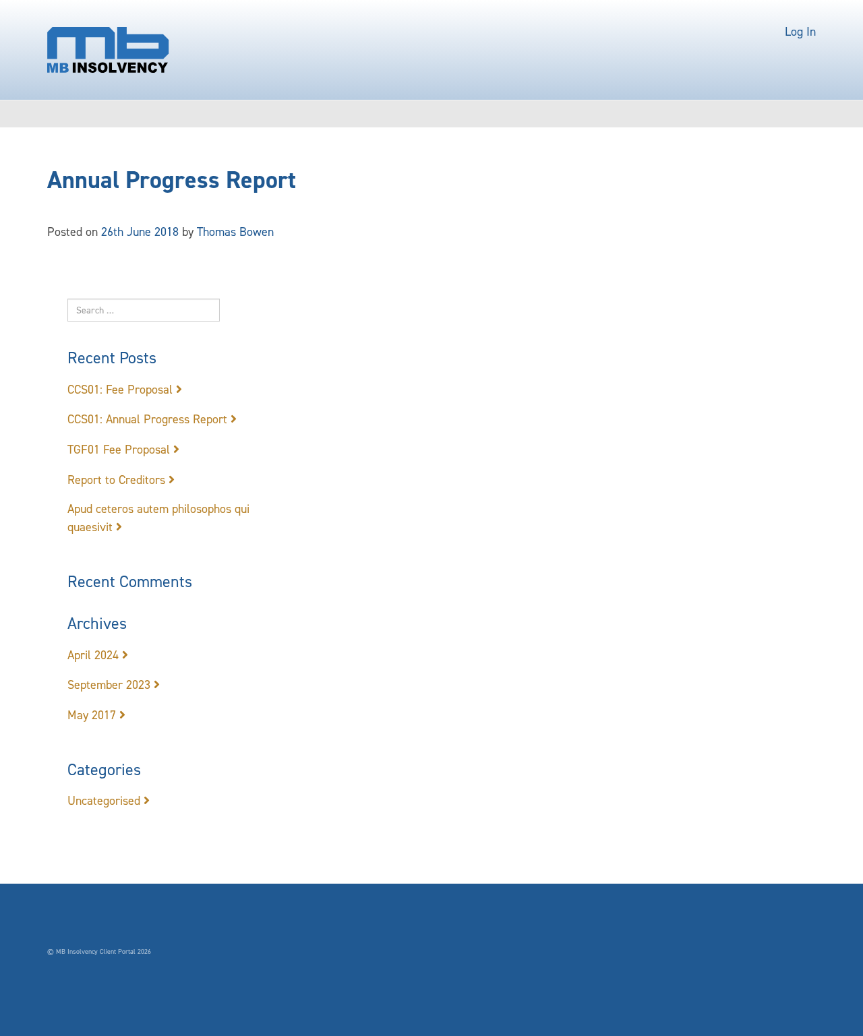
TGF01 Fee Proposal (118, 449)
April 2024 (93, 655)
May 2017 (91, 715)
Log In (800, 32)
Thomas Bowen (235, 232)
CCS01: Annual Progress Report (147, 419)
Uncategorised (103, 801)
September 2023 (108, 685)
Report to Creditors (116, 480)
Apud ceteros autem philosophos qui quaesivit (158, 518)
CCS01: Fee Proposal (120, 390)
